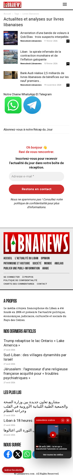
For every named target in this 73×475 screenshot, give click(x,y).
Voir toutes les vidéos (53, 455)
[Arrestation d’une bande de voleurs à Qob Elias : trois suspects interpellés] (11, 38)
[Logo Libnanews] (12, 5)
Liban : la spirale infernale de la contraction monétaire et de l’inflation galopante (40, 55)
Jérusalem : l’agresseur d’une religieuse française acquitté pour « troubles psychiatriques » (36, 373)
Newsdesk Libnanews (31, 41)
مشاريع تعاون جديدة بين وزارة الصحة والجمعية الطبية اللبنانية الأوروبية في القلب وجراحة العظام (36, 406)
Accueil (7, 14)
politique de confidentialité (30, 203)
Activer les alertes (13, 469)
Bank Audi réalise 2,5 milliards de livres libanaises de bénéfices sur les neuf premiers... (44, 77)
